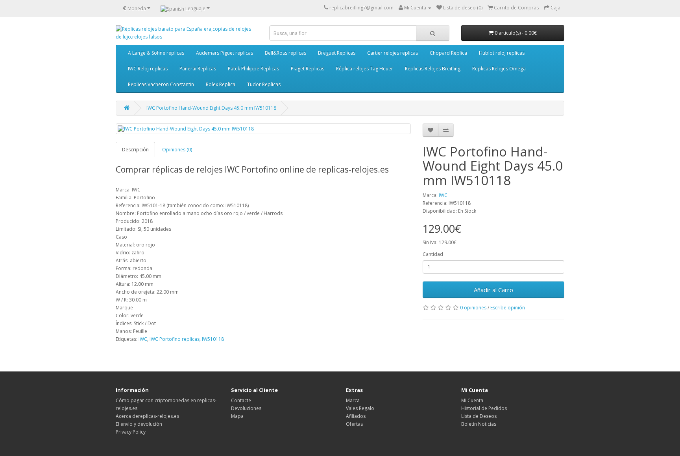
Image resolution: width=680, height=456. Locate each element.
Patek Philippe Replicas (253, 68)
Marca (353, 400)
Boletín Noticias (478, 424)
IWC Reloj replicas (148, 68)
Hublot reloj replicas (502, 53)
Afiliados (356, 416)
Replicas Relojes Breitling (432, 68)
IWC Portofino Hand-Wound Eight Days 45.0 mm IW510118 (211, 108)
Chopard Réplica (448, 53)
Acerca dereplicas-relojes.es (147, 416)
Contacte (241, 400)
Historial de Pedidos (484, 408)
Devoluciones (246, 408)
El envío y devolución (139, 424)
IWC (443, 195)
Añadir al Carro (493, 290)
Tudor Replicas (264, 84)
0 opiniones (473, 307)
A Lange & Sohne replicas (156, 53)
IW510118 (213, 339)
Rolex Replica (220, 84)
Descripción (135, 149)
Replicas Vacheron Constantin (161, 84)
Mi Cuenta (472, 400)
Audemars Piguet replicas (224, 53)
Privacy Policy (131, 431)
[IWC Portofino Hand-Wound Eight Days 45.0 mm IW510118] (263, 128)
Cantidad (433, 254)
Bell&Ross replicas (285, 53)
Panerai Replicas (197, 68)
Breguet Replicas (336, 53)
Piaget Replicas (307, 68)
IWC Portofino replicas (175, 339)
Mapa (237, 416)
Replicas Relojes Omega (499, 68)
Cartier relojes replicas (392, 53)
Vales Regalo (360, 408)
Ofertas (354, 424)
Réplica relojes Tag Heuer (364, 68)
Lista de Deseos (479, 416)
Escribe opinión (507, 307)
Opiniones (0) (177, 149)
